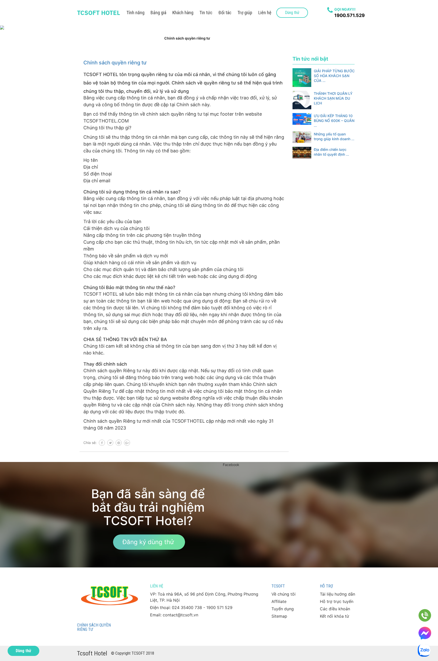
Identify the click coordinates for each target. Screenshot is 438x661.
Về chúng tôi (283, 594)
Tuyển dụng (282, 608)
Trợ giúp (245, 12)
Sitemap (279, 616)
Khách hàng (182, 12)
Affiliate (278, 601)
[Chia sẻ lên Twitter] (110, 443)
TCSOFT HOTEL (98, 13)
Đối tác (224, 12)
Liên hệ (264, 12)
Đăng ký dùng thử (148, 542)
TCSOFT (278, 586)
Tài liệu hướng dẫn (337, 594)
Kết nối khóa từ (334, 616)
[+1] (127, 443)
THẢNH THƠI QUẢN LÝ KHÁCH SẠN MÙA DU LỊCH (333, 98)
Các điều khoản (335, 608)
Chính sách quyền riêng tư (115, 63)
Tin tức (205, 12)
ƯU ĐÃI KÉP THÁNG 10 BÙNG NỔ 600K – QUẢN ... (334, 121)
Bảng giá (158, 12)
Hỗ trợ (326, 586)
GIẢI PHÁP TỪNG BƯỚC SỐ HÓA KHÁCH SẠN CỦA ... (334, 76)
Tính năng (135, 12)
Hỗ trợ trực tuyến (336, 601)
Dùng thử (292, 12)
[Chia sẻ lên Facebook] (102, 443)
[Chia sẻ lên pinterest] (119, 443)
